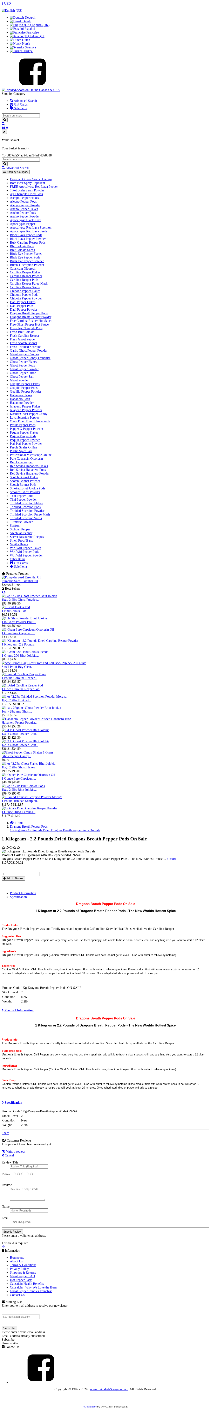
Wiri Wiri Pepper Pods (24, 551)
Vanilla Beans (19, 544)
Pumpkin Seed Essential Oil (20, 581)
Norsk (25, 43)
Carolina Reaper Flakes (25, 272)
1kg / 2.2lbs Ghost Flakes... (19, 767)
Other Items (17, 559)
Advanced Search (25, 100)
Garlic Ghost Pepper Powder (28, 350)
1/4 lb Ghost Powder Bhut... (20, 734)
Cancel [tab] (9, 1155)
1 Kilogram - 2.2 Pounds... (19, 644)
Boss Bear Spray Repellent (27, 183)
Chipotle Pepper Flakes (25, 291)
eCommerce (90, 1406)
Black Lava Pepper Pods (26, 235)
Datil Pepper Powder (23, 309)
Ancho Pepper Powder (25, 216)
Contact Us (17, 1295)
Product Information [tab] (23, 893)
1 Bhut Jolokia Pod (14, 611)
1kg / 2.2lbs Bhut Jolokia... (19, 789)
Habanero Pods (20, 399)
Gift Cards (20, 104)
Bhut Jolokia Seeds (22, 250)
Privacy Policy (19, 1268)
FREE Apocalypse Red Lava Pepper (34, 186)
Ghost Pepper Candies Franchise (31, 1291)
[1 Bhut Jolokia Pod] (16, 607)
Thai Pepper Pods (21, 496)
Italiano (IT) (37, 36)
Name (5, 1206)
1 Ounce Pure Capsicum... (19, 778)
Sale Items (20, 108)
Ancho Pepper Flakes (24, 209)
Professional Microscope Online (31, 455)
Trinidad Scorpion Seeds (26, 518)
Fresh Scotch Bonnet (23, 343)
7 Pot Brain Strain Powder (27, 190)
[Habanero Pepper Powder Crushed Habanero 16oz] (36, 719)
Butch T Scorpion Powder (27, 265)
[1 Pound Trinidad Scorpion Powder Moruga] (32, 797)
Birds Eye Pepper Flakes (26, 253)
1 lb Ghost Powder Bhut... (19, 622)
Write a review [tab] (15, 1151)
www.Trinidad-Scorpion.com (109, 1389)
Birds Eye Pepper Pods (25, 257)
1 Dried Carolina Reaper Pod (21, 689)
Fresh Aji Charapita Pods (26, 328)
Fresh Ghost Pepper (23, 339)
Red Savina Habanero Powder (29, 473)
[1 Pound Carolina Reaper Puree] (24, 674)
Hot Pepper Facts (21, 1280)
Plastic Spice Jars (21, 451)
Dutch (25, 40)
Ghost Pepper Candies (24, 354)
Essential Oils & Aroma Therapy (31, 179)
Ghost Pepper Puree (23, 373)
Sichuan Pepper (20, 529)
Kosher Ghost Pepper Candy (28, 414)
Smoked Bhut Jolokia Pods (27, 488)
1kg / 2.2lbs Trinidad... (16, 700)
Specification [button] (13, 1102)
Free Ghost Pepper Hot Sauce (29, 324)
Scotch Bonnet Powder (25, 481)
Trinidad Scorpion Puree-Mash (30, 514)
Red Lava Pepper (21, 462)
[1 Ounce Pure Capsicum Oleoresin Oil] (28, 774)
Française (32, 32)
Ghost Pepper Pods (22, 365)
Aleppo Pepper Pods (23, 201)
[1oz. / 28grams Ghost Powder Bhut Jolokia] (31, 707)
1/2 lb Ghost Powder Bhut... (20, 745)
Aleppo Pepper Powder (25, 205)
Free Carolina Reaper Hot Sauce (31, 320)
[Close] (4, 132)
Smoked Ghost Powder (25, 492)
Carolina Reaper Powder (26, 276)
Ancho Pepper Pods (23, 212)
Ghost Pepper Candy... (16, 756)
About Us (16, 1261)
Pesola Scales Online (23, 447)
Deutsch (29, 17)
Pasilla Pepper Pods (22, 425)
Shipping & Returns (23, 1272)
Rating (6, 1174)
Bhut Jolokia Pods (22, 246)
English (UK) (40, 25)
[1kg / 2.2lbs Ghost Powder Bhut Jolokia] (29, 596)
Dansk (26, 21)
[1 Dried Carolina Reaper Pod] (22, 685)
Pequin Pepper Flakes (24, 432)
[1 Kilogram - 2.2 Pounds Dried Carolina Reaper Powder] (40, 640)
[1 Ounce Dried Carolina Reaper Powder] (29, 808)
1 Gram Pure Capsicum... (18, 633)
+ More (171, 859)
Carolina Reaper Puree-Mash (29, 283)
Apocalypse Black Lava (25, 220)
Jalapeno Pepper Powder (26, 410)
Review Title (10, 1162)
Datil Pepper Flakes (22, 302)
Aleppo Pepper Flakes (24, 198)
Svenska (30, 47)
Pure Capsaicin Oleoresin (26, 458)
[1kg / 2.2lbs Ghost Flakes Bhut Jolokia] (28, 763)
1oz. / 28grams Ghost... (17, 711)
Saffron (15, 525)
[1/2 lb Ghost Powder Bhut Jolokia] (25, 741)
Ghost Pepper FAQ (22, 1276)
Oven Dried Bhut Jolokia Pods (30, 421)
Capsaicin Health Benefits (27, 1283)
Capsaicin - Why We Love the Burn (33, 1287)
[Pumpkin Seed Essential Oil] (21, 577)
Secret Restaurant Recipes (27, 536)
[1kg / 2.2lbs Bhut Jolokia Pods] (23, 786)
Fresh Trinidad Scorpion (25, 347)
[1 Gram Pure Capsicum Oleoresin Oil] (28, 629)
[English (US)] (12, 10)
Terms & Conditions (23, 1265)
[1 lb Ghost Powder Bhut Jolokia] (24, 618)
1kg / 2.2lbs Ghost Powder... (20, 599)
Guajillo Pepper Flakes (25, 384)
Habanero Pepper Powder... (20, 722)
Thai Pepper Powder (23, 499)
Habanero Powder (22, 402)
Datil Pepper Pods (21, 306)
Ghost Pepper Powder (24, 369)
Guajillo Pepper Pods (24, 387)
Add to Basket (14, 878)
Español (29, 28)
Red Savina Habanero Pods (28, 469)
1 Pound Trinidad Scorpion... (20, 801)
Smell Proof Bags (21, 540)
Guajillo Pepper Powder (25, 391)
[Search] (5, 120)
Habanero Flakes (21, 395)
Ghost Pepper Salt (21, 376)
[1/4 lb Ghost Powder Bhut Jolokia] (25, 730)
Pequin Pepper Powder (25, 440)
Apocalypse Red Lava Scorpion (31, 227)
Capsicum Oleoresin (23, 268)
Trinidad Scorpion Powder (27, 510)
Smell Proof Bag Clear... (17, 666)
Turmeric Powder (21, 522)
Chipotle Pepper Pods (24, 294)
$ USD (6, 3)
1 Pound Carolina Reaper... (19, 678)
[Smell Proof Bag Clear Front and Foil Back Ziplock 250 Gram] (44, 663)
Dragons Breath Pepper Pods (29, 313)
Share (5, 1133)
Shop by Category (17, 171)
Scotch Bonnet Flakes (24, 477)
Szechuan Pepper (21, 533)
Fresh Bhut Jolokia (22, 332)
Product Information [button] (19, 1010)
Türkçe (27, 51)
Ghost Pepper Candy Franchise (30, 358)
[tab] (105, 1010)
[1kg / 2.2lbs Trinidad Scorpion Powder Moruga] (34, 696)
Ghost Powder (19, 380)
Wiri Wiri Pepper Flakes (25, 548)
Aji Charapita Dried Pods (26, 194)
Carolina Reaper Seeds (25, 287)
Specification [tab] (18, 897)
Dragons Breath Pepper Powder (30, 317)
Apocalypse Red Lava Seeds (28, 231)
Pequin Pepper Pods (23, 436)
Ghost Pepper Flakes (23, 361)
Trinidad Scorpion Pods (25, 507)
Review (7, 1185)
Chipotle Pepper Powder (26, 298)
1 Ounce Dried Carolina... (18, 812)
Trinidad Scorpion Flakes (26, 503)
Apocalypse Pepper (22, 224)
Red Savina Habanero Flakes (29, 466)
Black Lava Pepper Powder (28, 238)
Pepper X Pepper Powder (26, 428)
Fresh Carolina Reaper (24, 335)
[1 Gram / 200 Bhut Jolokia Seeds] (25, 652)
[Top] (3, 1247)
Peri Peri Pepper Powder (26, 443)
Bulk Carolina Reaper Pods (28, 242)
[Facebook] (32, 86)
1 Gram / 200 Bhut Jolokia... (20, 655)
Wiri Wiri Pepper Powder (26, 555)
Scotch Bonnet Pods (23, 484)
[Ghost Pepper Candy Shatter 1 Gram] (27, 752)
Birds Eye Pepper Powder (27, 261)
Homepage (17, 1257)
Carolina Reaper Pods (24, 279)
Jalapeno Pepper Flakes (25, 406)
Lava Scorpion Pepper (24, 417)
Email (5, 1218)
